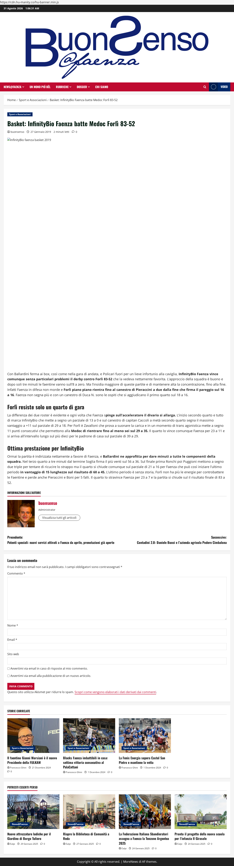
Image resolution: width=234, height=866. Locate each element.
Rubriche (62, 87)
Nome (12, 625)
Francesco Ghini (18, 767)
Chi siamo (101, 87)
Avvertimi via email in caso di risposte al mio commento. (49, 668)
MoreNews (130, 862)
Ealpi (12, 843)
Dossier (82, 87)
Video (224, 86)
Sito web (13, 654)
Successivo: (182, 540)
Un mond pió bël (40, 87)
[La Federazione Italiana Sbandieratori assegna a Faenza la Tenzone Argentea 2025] (145, 811)
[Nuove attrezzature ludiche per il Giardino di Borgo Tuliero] (33, 811)
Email (12, 640)
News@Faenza (12, 87)
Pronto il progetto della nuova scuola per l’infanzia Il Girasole (199, 836)
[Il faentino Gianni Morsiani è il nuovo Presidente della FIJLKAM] (33, 735)
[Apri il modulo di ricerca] (204, 86)
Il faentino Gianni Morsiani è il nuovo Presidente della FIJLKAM (32, 760)
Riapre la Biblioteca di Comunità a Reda (86, 836)
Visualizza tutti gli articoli (59, 518)
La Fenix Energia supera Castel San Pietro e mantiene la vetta (142, 760)
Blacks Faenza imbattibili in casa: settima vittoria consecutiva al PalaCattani (85, 762)
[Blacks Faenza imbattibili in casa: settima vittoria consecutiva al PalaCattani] (89, 735)
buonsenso (17, 132)
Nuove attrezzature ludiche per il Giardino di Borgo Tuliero (29, 836)
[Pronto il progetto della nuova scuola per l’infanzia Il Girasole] (201, 811)
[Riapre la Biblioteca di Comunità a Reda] (89, 811)
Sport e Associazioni (20, 114)
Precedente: (60, 540)
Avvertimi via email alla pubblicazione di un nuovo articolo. (50, 676)
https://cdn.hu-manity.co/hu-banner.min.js (29, 2)
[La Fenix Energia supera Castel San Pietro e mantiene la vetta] (145, 735)
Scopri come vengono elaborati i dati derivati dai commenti (115, 692)
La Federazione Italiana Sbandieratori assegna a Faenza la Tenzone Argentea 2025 (144, 838)
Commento (16, 573)
